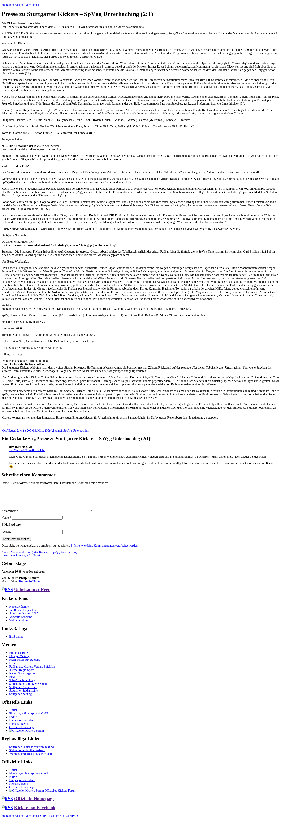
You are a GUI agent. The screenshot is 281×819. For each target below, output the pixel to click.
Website (6, 531)
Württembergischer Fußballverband (30, 753)
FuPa (12, 663)
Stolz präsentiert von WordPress (59, 815)
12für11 (14, 710)
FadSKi (14, 716)
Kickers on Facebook (34, 807)
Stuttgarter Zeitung (20, 694)
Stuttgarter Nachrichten (23, 687)
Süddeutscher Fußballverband (27, 750)
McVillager (8, 430)
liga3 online (16, 636)
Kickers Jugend (18, 723)
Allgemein (57, 430)
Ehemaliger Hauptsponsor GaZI (28, 713)
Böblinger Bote (18, 652)
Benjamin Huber (30, 581)
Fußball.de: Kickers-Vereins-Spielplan (32, 666)
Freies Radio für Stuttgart (24, 659)
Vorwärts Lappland (20, 616)
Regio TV (15, 676)
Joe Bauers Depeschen (23, 610)
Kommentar (10, 510)
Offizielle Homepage (21, 727)
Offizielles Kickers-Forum (60, 790)
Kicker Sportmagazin (22, 673)
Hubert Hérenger (19, 606)
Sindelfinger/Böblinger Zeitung (28, 683)
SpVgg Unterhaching (76, 430)
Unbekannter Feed (32, 589)
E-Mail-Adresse (12, 524)
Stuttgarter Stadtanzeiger (24, 690)
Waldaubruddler (18, 620)
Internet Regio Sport (21, 670)
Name (6, 517)
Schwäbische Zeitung (22, 680)
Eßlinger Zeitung (19, 656)
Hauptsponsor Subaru (22, 720)
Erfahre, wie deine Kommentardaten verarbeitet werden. (104, 545)
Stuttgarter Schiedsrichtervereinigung (31, 746)
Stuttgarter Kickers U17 (23, 613)
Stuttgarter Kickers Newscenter (20, 4)
